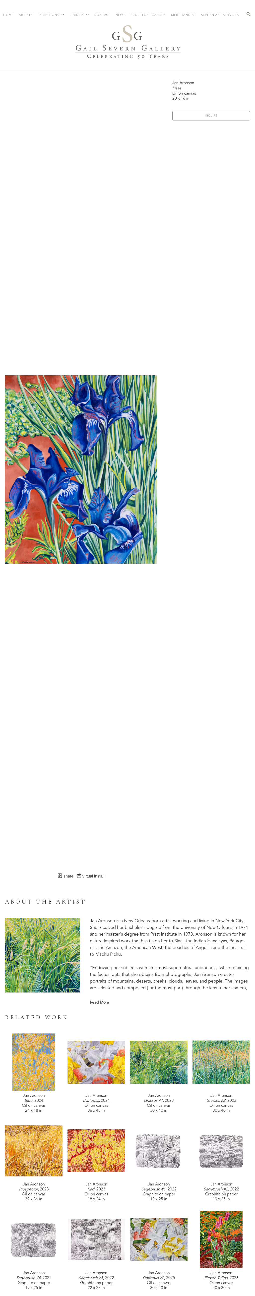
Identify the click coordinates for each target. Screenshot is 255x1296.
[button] (51, 14)
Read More (99, 1003)
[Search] (249, 14)
